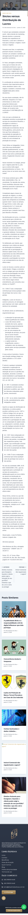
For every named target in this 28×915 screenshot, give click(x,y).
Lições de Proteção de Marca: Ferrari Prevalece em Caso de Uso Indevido (13, 695)
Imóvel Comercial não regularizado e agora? (20, 570)
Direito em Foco (6, 13)
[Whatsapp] (23, 907)
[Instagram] (4, 898)
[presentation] (14, 609)
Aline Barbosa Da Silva (10, 27)
